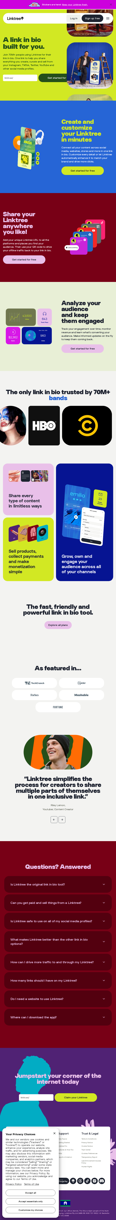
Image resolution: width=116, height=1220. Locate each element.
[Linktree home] (15, 18)
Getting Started (64, 1142)
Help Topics (62, 1139)
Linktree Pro (62, 1146)
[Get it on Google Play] (61, 1181)
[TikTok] (87, 1181)
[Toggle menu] (107, 18)
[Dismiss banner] (111, 4)
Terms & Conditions (88, 1139)
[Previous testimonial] (54, 819)
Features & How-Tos (65, 1150)
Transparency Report (89, 1157)
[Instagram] (94, 1181)
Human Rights (86, 1166)
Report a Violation (65, 1157)
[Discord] (102, 1181)
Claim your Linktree (75, 1097)
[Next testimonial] (62, 819)
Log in (73, 18)
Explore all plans (58, 624)
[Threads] (80, 1181)
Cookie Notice (87, 1146)
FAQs (60, 1153)
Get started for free (60, 77)
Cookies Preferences (89, 1153)
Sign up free (92, 18)
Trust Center (86, 1150)
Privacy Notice (87, 1142)
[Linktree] (73, 1181)
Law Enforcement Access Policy (91, 1162)
